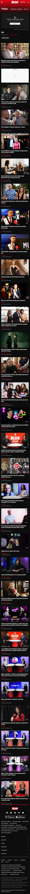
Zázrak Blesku (4, 403)
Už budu (3, 627)
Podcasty (3, 652)
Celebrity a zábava (13, 34)
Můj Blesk (23, 2)
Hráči (2, 529)
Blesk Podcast (4, 453)
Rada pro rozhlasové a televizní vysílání (15, 885)
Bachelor (3, 777)
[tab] (5, 9)
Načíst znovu (15, 23)
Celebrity (3, 64)
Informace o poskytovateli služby (21, 29)
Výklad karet (4, 553)
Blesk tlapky (4, 479)
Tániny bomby (4, 428)
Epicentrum (3, 504)
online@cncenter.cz (5, 882)
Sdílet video (5, 38)
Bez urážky (3, 802)
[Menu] (1, 2)
